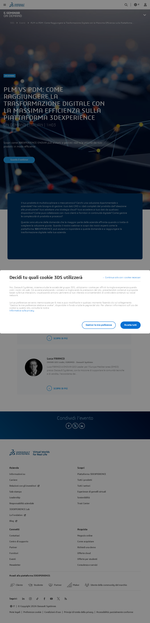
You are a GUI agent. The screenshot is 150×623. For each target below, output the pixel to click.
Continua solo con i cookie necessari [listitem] (123, 277)
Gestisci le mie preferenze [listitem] (99, 325)
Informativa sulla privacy (21, 310)
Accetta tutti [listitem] (130, 325)
